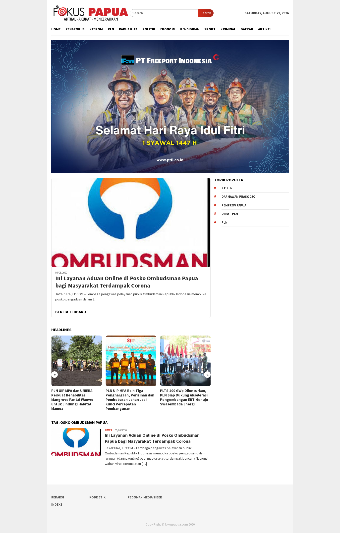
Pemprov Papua (234, 205)
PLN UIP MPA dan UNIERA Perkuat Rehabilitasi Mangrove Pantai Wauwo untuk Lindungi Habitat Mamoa (72, 399)
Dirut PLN (230, 214)
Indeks (56, 504)
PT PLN (227, 188)
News (108, 430)
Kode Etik (97, 497)
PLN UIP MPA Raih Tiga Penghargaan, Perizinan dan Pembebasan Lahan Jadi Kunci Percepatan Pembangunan (130, 399)
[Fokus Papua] (90, 12)
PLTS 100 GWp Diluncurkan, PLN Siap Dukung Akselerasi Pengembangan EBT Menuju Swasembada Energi (184, 397)
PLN (224, 222)
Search (206, 13)
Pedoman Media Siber (145, 497)
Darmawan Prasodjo (239, 196)
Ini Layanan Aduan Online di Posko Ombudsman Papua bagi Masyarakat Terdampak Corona (126, 282)
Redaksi (57, 497)
